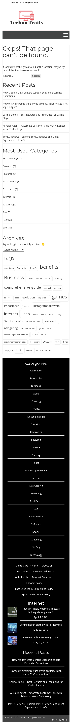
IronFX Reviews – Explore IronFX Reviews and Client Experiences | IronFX (36, 705)
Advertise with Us (41, 571)
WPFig (64, 719)
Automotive (36, 378)
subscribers (35, 342)
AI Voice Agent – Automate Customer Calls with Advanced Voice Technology (36, 694)
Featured (7, 173)
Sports (6, 227)
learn (43, 314)
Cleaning (36, 401)
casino (30, 278)
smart (43, 335)
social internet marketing (15, 342)
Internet (7, 196)
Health (6, 219)
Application (22, 268)
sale (49, 328)
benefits (49, 267)
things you (8, 350)
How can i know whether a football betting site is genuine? (41, 610)
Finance (36, 447)
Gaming (36, 455)
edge (17, 298)
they (57, 342)
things (65, 342)
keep (26, 313)
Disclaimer (22, 571)
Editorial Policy (34, 583)
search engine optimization (16, 335)
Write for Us (21, 577)
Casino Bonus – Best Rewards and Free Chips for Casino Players (36, 683)
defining (57, 288)
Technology (9, 158)
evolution (28, 297)
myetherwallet (51, 321)
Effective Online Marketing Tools (40, 637)
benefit (33, 268)
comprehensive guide (22, 287)
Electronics (8, 189)
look (51, 314)
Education (36, 424)
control (47, 288)
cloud (47, 278)
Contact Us (22, 565)
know (35, 314)
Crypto (36, 409)
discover (7, 298)
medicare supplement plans (28, 321)
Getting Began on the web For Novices (41, 624)
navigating (11, 328)
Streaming (8, 204)
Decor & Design (36, 416)
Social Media (9, 181)
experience (43, 298)
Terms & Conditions (42, 577)
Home (35, 565)
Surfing (36, 547)
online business (27, 328)
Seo (5, 212)
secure (35, 335)
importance (11, 306)
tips (19, 349)
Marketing (8, 321)
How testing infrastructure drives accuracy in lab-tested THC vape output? (36, 672)
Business (7, 166)
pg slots (41, 328)
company (58, 278)
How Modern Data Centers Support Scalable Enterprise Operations (36, 661)
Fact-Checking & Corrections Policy (34, 588)
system (47, 341)
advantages (9, 268)
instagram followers (46, 306)
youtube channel (43, 350)
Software (36, 524)
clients (39, 278)
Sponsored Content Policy (36, 594)
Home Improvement (36, 470)
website (29, 350)
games (59, 296)
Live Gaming (36, 485)
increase (26, 306)
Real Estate (36, 501)
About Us (47, 565)
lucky (58, 314)
